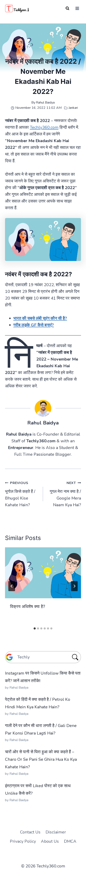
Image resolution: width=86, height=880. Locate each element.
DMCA (70, 841)
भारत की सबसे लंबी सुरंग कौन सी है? (40, 318)
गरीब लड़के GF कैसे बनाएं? (33, 325)
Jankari (73, 107)
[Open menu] (77, 8)
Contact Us (30, 832)
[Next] (74, 586)
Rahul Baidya (45, 102)
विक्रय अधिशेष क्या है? (27, 606)
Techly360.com (44, 127)
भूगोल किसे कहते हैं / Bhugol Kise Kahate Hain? (20, 494)
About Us (50, 841)
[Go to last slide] (11, 586)
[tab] (35, 628)
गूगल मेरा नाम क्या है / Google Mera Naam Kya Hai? (65, 494)
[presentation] (43, 572)
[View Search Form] (67, 8)
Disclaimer (56, 832)
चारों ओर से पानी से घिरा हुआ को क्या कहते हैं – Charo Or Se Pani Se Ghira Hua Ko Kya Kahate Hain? (41, 759)
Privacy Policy (23, 841)
